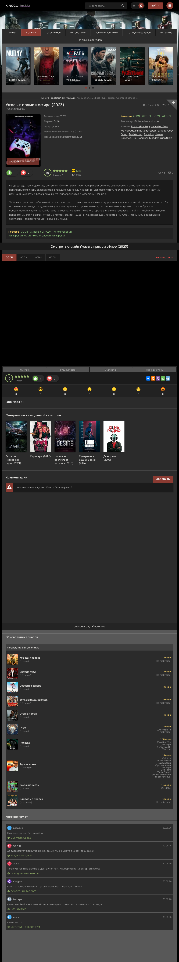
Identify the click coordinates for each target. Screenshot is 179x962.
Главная (11, 32)
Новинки (31, 32)
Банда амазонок (21, 855)
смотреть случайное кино (89, 626)
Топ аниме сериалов (89, 39)
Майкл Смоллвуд (131, 130)
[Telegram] (168, 378)
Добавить (163, 479)
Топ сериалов (78, 32)
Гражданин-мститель (25, 873)
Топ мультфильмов (107, 32)
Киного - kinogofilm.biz (53, 97)
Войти (155, 5)
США (57, 121)
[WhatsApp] (163, 378)
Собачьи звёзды (21, 837)
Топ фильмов (53, 32)
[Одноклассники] (153, 378)
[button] (86, 88)
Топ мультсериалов (139, 32)
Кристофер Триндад (154, 130)
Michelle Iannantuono (146, 121)
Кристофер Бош (158, 126)
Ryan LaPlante (139, 126)
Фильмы (70, 97)
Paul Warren (135, 134)
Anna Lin (148, 134)
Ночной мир (18, 909)
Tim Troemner (140, 138)
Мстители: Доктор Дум (25, 926)
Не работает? (164, 257)
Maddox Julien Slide (160, 138)
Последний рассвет (24, 891)
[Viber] (158, 378)
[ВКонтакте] (148, 378)
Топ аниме (166, 32)
